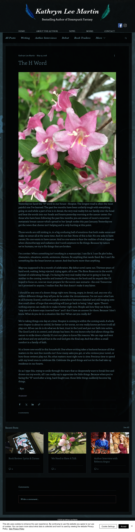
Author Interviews (46, 37)
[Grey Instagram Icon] (125, 25)
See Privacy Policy (16, 528)
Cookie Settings (108, 526)
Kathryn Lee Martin (67, 11)
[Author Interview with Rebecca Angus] (110, 443)
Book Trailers (82, 37)
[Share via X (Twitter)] (26, 404)
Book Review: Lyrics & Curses (24, 458)
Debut (65, 37)
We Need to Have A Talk (63, 458)
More (99, 37)
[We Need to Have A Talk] (67, 443)
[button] (126, 38)
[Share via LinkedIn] (32, 404)
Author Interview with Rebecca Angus (106, 460)
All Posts (10, 37)
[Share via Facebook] (19, 404)
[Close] (131, 526)
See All (126, 427)
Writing (25, 37)
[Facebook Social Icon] (120, 25)
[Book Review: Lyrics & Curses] (24, 443)
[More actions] (114, 55)
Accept (123, 526)
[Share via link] (39, 404)
